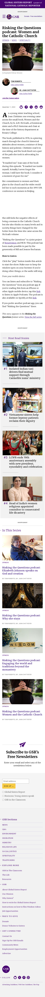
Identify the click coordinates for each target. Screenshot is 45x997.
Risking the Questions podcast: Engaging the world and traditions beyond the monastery (21, 665)
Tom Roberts (9, 578)
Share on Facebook (26, 107)
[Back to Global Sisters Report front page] (13, 16)
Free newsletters (36, 16)
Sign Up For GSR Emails (12, 940)
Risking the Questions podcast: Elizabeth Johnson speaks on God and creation (21, 570)
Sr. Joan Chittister (24, 578)
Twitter (19, 977)
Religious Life (9, 847)
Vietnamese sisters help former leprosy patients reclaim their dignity (24, 417)
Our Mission (7, 894)
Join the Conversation (10, 98)
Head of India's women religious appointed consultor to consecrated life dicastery (24, 508)
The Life (6, 875)
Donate (26, 16)
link (38, 291)
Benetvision (11, 243)
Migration (7, 838)
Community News (10, 945)
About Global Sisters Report (14, 890)
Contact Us (7, 936)
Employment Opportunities (14, 949)
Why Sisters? (8, 898)
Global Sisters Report (6, 969)
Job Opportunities (10, 911)
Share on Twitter (31, 107)
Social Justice (9, 851)
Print (41, 107)
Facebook (24, 977)
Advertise (6, 953)
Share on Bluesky (21, 107)
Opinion (5, 40)
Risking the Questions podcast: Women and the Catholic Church (22, 713)
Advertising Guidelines (9, 984)
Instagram (28, 977)
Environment (9, 834)
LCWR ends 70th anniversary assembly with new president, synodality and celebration (25, 462)
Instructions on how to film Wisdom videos (21, 907)
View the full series (33, 317)
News (14, 40)
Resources (6, 879)
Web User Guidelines (25, 984)
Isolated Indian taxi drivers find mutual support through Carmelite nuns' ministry (24, 373)
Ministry (6, 842)
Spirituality (24, 40)
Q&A (4, 829)
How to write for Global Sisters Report (19, 902)
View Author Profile (17, 85)
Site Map (36, 984)
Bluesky (15, 977)
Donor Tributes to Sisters (13, 926)
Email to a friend (36, 107)
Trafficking (8, 860)
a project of (23, 4)
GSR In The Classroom (12, 870)
